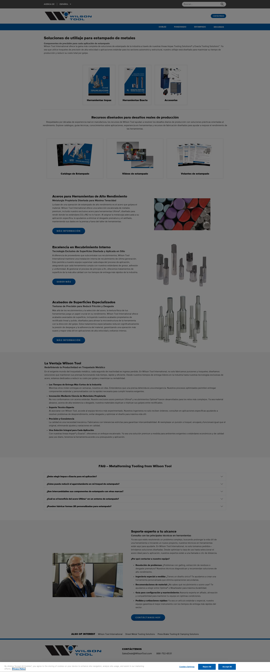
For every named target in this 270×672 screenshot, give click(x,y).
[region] (135, 667)
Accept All (227, 667)
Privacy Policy (18, 669)
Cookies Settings (186, 667)
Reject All (207, 667)
